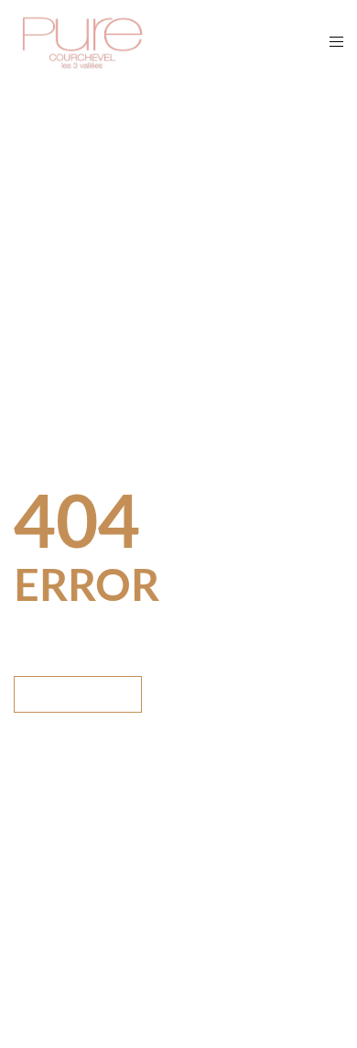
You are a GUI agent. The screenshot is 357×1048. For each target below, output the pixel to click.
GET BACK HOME (78, 694)
